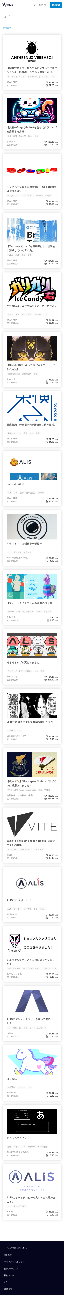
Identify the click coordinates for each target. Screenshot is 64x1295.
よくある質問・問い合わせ (16, 1248)
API (5, 1282)
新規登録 (56, 5)
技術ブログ (9, 1275)
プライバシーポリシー (14, 1261)
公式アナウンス (11, 1268)
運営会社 (8, 1288)
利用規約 (8, 1254)
